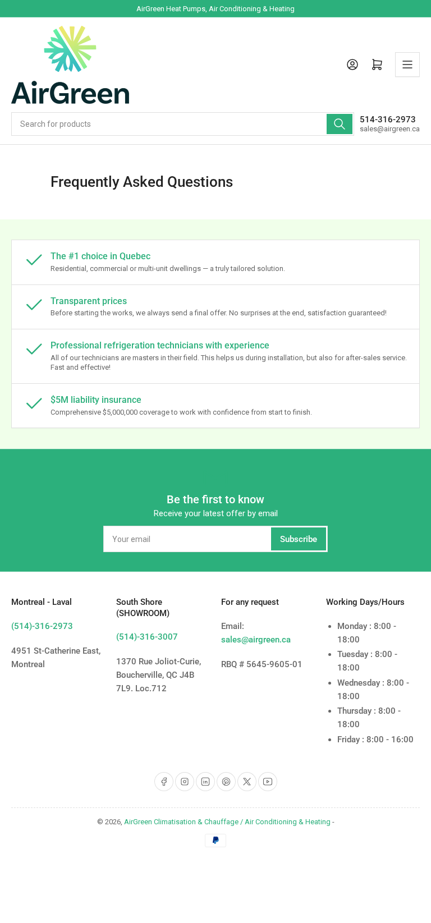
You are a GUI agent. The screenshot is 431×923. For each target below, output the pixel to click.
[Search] (339, 124)
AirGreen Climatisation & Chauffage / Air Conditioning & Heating (227, 822)
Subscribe (298, 539)
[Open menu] (407, 64)
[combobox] (182, 124)
